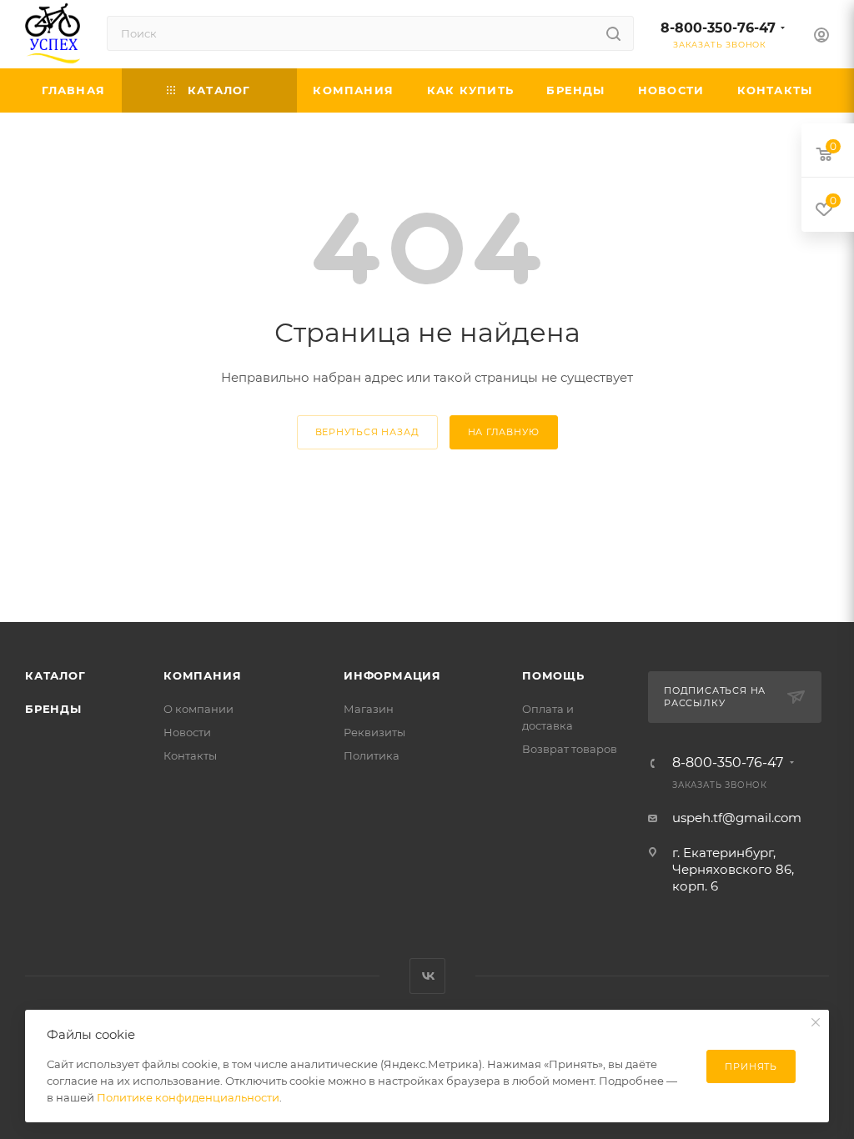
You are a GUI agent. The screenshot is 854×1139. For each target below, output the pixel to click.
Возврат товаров (569, 748)
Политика (371, 755)
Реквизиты (374, 732)
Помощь (553, 675)
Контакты (190, 755)
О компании (198, 708)
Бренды (53, 708)
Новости (187, 732)
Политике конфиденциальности (188, 1097)
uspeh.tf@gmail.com (736, 817)
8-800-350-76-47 (718, 28)
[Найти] (613, 33)
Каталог (55, 675)
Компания (202, 675)
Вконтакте (427, 976)
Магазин (369, 708)
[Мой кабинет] (821, 37)
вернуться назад (367, 432)
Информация (392, 675)
